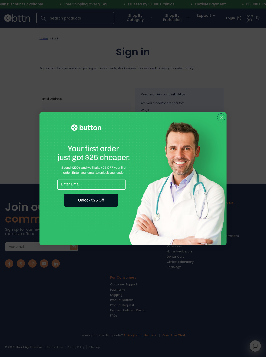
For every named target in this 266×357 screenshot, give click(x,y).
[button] (91, 200)
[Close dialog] (221, 117)
